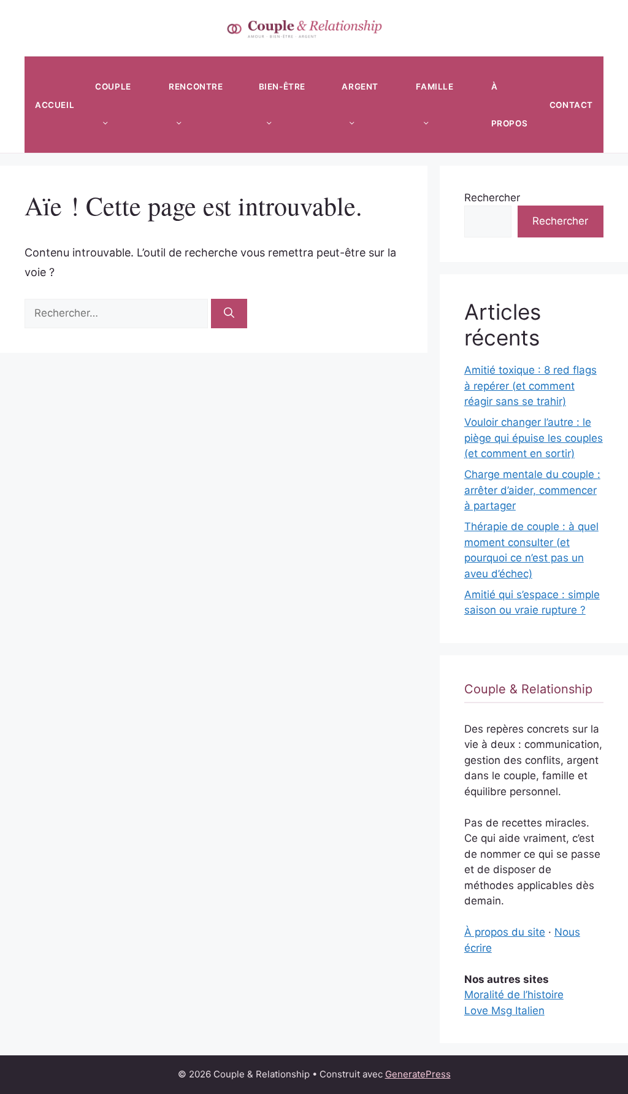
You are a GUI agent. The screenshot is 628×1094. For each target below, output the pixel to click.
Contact (571, 105)
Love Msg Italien (504, 1010)
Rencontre (196, 86)
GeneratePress (418, 1074)
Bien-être (282, 86)
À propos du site (504, 932)
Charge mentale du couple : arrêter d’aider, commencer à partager (532, 490)
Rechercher (492, 197)
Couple (113, 86)
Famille (434, 86)
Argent (360, 86)
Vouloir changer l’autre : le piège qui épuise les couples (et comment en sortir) (533, 438)
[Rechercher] (229, 313)
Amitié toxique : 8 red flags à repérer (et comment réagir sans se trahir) (530, 385)
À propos (509, 105)
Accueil (54, 105)
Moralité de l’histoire (514, 994)
